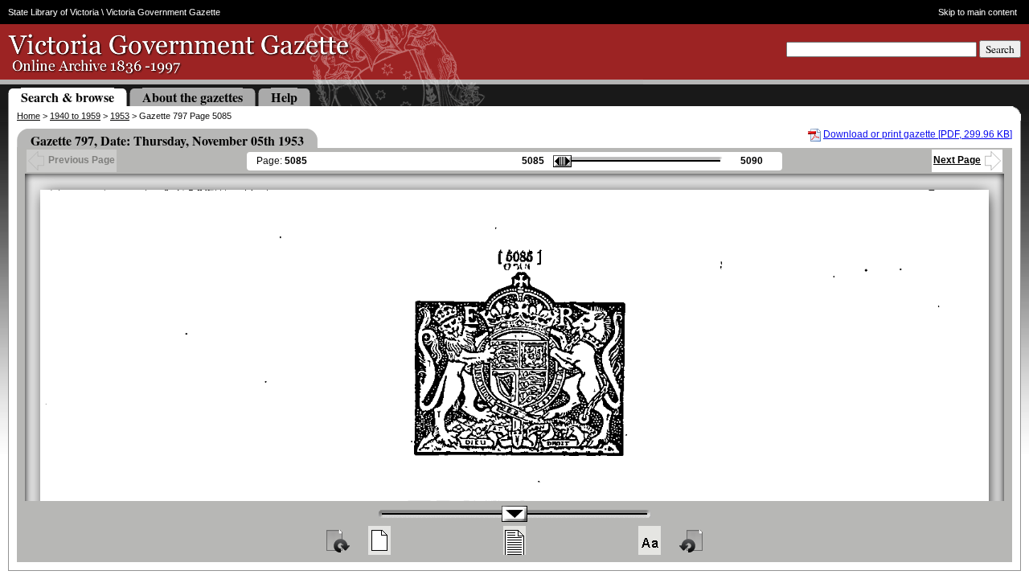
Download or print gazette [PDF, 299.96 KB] (917, 134)
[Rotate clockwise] (337, 540)
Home (28, 116)
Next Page (957, 160)
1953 (119, 116)
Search (1000, 49)
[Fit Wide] (514, 540)
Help (284, 97)
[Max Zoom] (649, 540)
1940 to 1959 (75, 116)
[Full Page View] (379, 540)
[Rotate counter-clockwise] (692, 540)
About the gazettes (192, 97)
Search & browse (67, 97)
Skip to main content (977, 12)
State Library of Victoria (53, 12)
